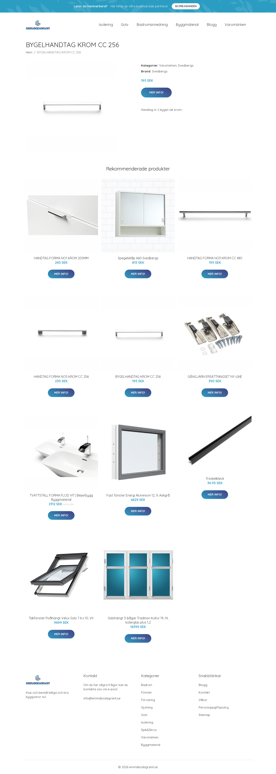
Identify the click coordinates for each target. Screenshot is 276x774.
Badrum (146, 685)
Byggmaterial (187, 24)
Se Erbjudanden (186, 6)
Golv (125, 24)
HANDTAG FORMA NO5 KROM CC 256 (61, 377)
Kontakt (204, 692)
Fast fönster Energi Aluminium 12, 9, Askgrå (138, 495)
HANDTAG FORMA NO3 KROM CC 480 (214, 258)
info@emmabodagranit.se (101, 698)
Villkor (203, 700)
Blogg (212, 24)
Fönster (146, 692)
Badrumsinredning (152, 24)
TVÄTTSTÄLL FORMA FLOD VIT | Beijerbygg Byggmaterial (61, 497)
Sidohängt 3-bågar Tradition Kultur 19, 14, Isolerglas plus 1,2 (138, 620)
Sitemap (204, 715)
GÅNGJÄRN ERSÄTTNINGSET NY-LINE (215, 377)
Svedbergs (186, 65)
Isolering (106, 24)
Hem (29, 52)
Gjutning (147, 707)
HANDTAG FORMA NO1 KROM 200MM (61, 258)
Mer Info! (156, 92)
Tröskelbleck (215, 478)
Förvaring (148, 700)
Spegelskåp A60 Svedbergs (138, 258)
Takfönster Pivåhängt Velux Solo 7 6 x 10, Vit (61, 618)
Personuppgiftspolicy (214, 707)
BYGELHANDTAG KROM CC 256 (138, 377)
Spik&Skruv (149, 730)
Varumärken (235, 24)
